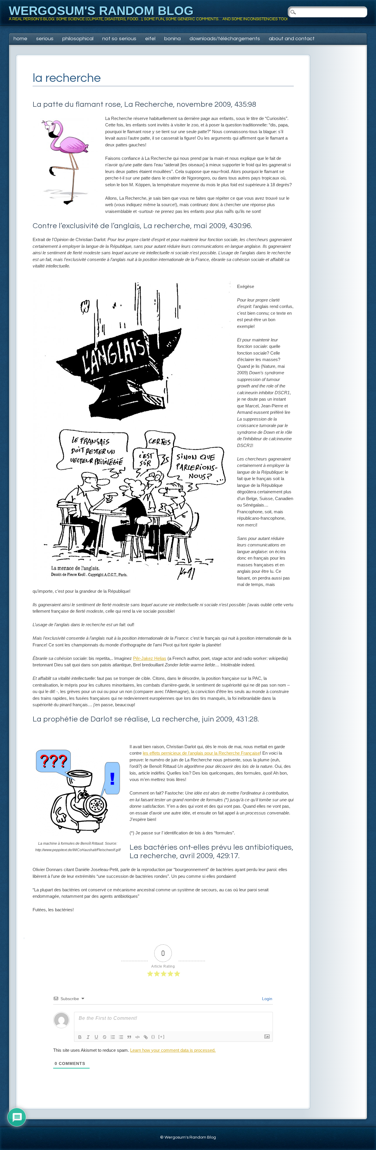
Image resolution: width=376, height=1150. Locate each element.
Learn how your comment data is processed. (173, 1050)
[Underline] (96, 1037)
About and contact (292, 38)
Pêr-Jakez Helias (149, 658)
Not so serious (119, 38)
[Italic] (88, 1037)
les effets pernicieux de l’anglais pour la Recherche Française (201, 753)
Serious (44, 38)
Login (266, 998)
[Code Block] (137, 1037)
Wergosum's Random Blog (101, 11)
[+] (161, 1036)
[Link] (146, 1037)
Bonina (172, 38)
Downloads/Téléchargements (224, 38)
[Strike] (104, 1037)
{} (153, 1036)
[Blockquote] (129, 1037)
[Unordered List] (121, 1037)
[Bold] (80, 1037)
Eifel (150, 38)
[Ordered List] (113, 1037)
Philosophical (77, 38)
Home (20, 38)
